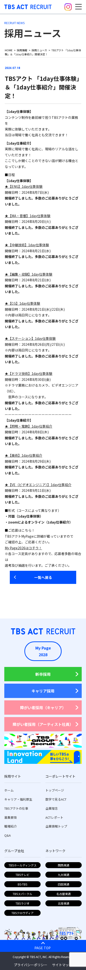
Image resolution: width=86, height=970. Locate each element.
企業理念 (51, 808)
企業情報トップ (56, 826)
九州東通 (63, 875)
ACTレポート (54, 817)
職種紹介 (10, 826)
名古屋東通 (63, 894)
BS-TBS (22, 884)
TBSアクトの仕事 (16, 808)
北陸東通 (63, 903)
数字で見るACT (55, 799)
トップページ (54, 790)
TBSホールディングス (23, 865)
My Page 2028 (43, 651)
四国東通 (63, 884)
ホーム (9, 790)
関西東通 (63, 865)
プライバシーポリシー (30, 964)
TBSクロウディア (22, 913)
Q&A (7, 835)
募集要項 (10, 817)
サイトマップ (62, 964)
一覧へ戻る (43, 577)
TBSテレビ (22, 875)
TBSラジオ (22, 903)
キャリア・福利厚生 (18, 799)
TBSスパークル (22, 894)
